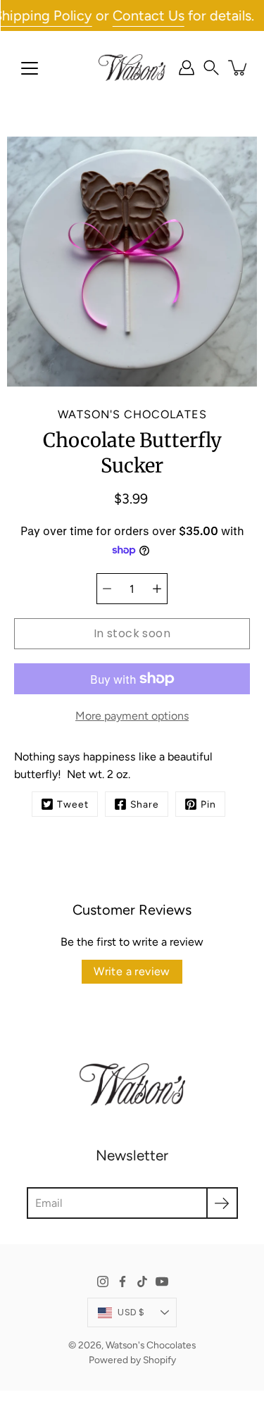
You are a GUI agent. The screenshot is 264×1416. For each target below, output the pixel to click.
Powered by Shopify (132, 1359)
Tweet (73, 804)
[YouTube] (162, 1281)
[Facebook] (122, 1281)
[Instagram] (102, 1281)
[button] (211, 67)
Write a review (132, 971)
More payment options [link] (132, 715)
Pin (208, 804)
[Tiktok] (142, 1281)
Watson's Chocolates (151, 1345)
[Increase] (157, 588)
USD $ (131, 1312)
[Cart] (238, 67)
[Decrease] (107, 588)
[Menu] (29, 68)
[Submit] (222, 1203)
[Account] (186, 67)
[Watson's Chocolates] (132, 67)
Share (144, 804)
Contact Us (138, 15)
